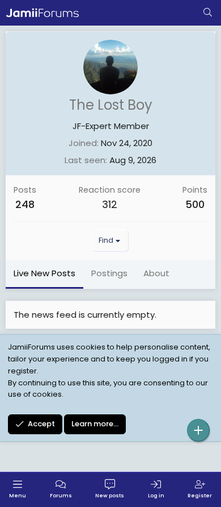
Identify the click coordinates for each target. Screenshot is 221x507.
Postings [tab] (109, 273)
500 (195, 204)
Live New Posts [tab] (44, 273)
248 (25, 204)
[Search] (208, 13)
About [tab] (156, 273)
